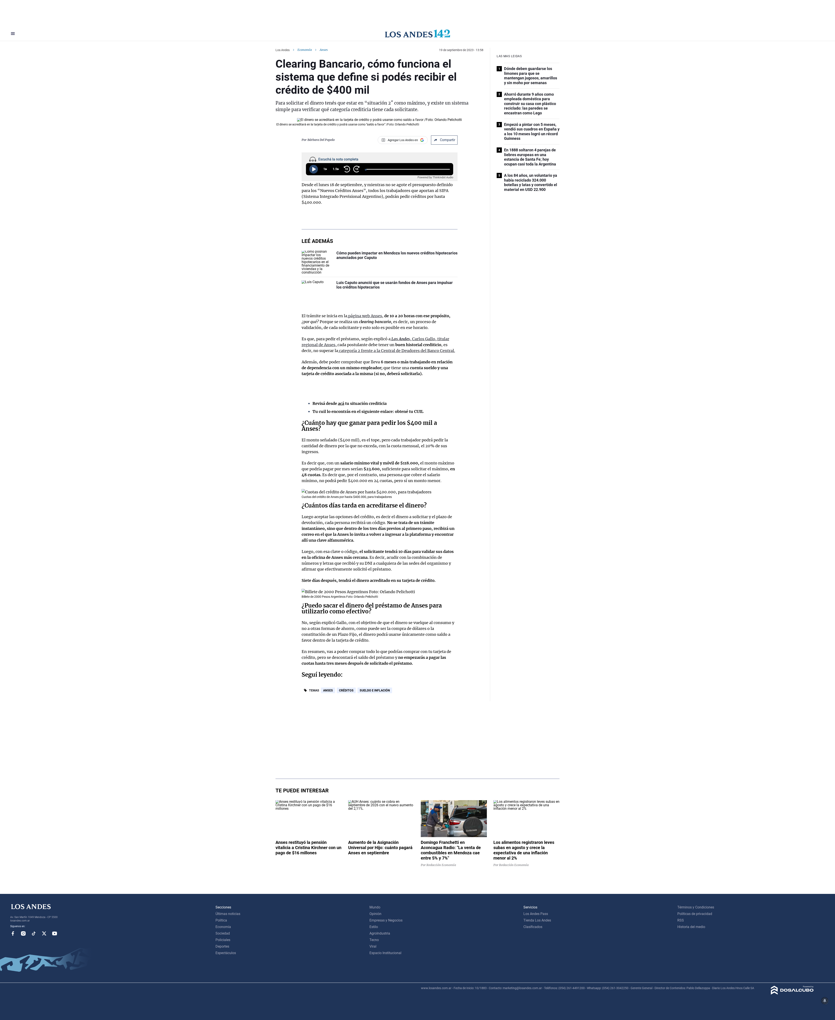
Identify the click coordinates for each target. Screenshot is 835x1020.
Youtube (54, 933)
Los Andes (283, 50)
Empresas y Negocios (385, 920)
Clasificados (532, 927)
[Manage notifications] (824, 1000)
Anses (328, 690)
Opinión (375, 914)
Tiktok (33, 933)
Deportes (222, 946)
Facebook (12, 933)
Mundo (374, 907)
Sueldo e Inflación (375, 690)
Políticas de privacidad (694, 914)
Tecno (374, 940)
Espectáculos (225, 953)
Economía (304, 50)
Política (221, 920)
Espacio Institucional (385, 953)
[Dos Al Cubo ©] (792, 993)
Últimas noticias (227, 914)
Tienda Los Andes (537, 920)
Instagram (23, 933)
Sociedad (222, 933)
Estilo (373, 927)
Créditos (346, 690)
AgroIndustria (379, 933)
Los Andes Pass (535, 914)
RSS (680, 920)
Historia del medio (691, 927)
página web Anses (364, 315)
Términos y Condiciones (695, 907)
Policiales (222, 940)
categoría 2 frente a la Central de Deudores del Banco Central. (396, 350)
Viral (372, 946)
